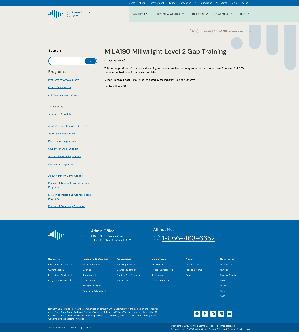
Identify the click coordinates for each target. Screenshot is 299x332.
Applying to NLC (125, 264)
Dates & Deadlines (229, 275)
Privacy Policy (216, 329)
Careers (190, 275)
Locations (156, 264)
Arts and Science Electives (63, 95)
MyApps (224, 270)
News (222, 280)
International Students (59, 275)
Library (223, 291)
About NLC (191, 264)
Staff (222, 296)
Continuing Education (93, 291)
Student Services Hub (162, 270)
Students (139, 14)
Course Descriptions (59, 87)
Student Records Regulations (64, 156)
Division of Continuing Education (66, 206)
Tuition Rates (55, 106)
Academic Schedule (59, 114)
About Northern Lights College (65, 175)
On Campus (221, 14)
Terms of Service (236, 329)
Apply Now (122, 280)
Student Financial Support (63, 148)
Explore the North (160, 280)
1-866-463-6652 (188, 238)
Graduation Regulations (61, 164)
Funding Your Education (128, 275)
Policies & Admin (194, 270)
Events (223, 285)
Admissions (197, 14)
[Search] (90, 61)
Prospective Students (59, 264)
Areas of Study (90, 264)
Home (194, 31)
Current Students (57, 270)
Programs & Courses (167, 14)
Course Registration (126, 270)
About (241, 14)
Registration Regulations (62, 141)
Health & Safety (159, 275)
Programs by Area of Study (63, 79)
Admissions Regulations (62, 133)
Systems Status (227, 264)
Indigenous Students (58, 280)
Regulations (88, 275)
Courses (207, 31)
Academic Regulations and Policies (68, 126)
